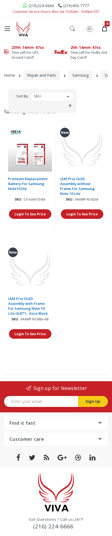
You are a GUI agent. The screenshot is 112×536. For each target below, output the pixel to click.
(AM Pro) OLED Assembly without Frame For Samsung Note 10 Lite (77, 186)
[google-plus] (62, 457)
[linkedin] (92, 457)
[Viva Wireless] (29, 28)
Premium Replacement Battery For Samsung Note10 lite (28, 183)
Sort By (22, 96)
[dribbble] (78, 457)
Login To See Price (30, 214)
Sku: (18, 199)
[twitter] (32, 457)
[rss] (46, 457)
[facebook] (18, 457)
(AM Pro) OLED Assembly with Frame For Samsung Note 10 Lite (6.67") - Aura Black (28, 306)
